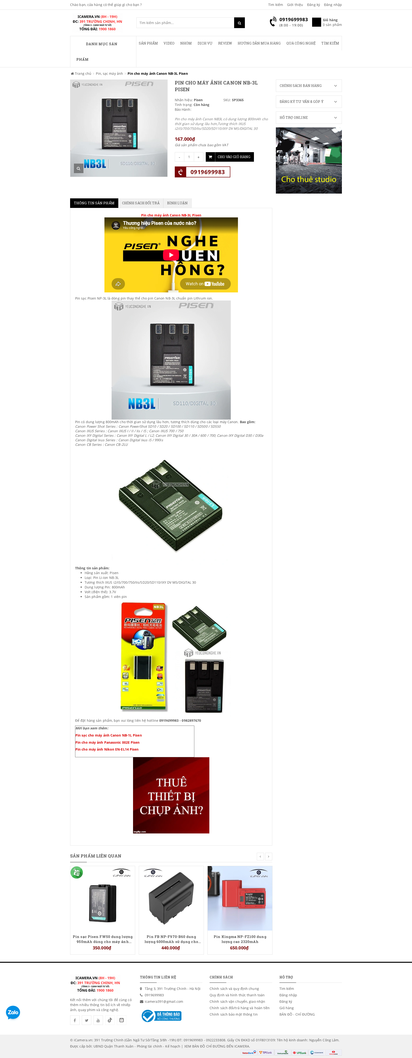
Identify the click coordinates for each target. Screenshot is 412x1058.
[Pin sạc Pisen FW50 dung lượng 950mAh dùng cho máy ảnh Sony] (102, 898)
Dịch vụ (205, 43)
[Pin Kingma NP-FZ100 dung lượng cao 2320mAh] (240, 898)
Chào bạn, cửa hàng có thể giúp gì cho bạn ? (106, 4)
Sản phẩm (148, 43)
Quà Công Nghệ (301, 43)
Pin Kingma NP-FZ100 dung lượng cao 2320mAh (240, 939)
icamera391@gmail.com (164, 1001)
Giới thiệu (295, 4)
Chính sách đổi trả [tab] (141, 203)
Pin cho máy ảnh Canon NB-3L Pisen (171, 215)
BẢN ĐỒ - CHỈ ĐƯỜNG (297, 1014)
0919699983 (208, 172)
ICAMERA (241, 1046)
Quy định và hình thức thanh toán (237, 995)
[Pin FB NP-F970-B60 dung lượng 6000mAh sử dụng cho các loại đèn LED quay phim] (171, 898)
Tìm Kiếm (330, 43)
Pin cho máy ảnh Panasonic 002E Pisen (107, 742)
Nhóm (186, 43)
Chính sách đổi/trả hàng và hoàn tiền (240, 1008)
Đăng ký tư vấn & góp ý (302, 101)
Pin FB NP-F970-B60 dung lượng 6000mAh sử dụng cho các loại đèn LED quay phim (171, 939)
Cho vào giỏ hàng (234, 157)
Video (169, 43)
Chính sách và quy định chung (234, 988)
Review (225, 43)
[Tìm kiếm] (239, 22)
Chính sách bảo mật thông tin (234, 1014)
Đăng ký (313, 4)
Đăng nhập (333, 4)
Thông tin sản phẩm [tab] (94, 203)
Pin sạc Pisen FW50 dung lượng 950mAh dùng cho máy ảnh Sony (103, 939)
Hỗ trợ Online (294, 117)
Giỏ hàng (286, 1008)
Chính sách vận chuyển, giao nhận (237, 1001)
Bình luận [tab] (177, 203)
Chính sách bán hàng (301, 85)
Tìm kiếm (275, 4)
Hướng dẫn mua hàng (259, 43)
